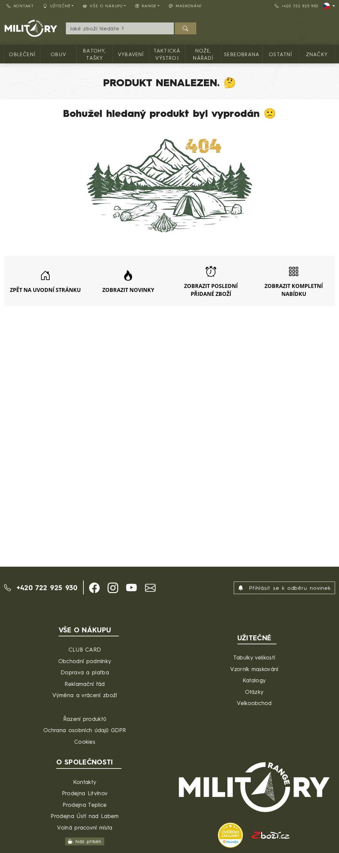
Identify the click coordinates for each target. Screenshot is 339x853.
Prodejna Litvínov (85, 793)
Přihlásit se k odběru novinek (288, 588)
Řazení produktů (85, 718)
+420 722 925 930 (300, 5)
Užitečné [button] (60, 5)
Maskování (188, 5)
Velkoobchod (254, 702)
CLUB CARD (85, 649)
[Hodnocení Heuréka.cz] (231, 834)
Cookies (84, 741)
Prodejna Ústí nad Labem (85, 815)
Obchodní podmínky (84, 661)
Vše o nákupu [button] (106, 5)
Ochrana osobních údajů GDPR (84, 730)
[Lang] (329, 6)
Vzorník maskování (254, 668)
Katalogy (254, 680)
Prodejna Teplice (85, 804)
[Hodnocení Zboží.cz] (271, 834)
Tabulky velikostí (254, 657)
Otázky (254, 691)
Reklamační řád (85, 683)
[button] (94, 588)
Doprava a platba (85, 672)
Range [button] (149, 5)
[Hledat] (185, 28)
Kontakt (24, 5)
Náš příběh (88, 841)
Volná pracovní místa (84, 827)
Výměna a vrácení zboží (84, 695)
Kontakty (85, 781)
